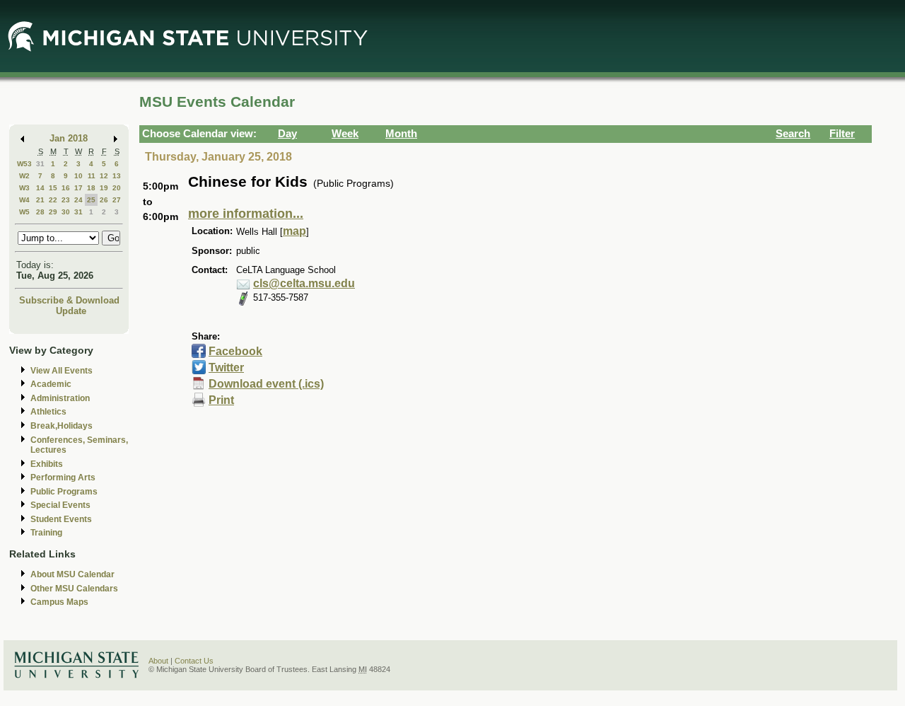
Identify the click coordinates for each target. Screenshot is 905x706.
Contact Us (194, 660)
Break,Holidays (61, 426)
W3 (24, 188)
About (158, 660)
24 (78, 200)
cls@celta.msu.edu (304, 283)
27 (116, 200)
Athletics (48, 412)
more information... (245, 214)
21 (40, 200)
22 (53, 200)
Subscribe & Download (69, 300)
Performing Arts (62, 477)
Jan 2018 (68, 138)
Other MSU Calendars (74, 589)
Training (46, 533)
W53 (24, 164)
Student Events (61, 519)
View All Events (61, 371)
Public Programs (64, 492)
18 (91, 188)
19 (104, 188)
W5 (24, 212)
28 (40, 212)
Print (221, 400)
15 (53, 188)
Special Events (60, 505)
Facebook (235, 351)
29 (53, 212)
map (294, 231)
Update (71, 311)
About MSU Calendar (72, 574)
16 (66, 188)
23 (66, 200)
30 (66, 212)
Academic (50, 384)
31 (40, 164)
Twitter (226, 367)
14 (40, 188)
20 (116, 188)
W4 (24, 200)
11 (91, 176)
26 (104, 200)
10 (78, 176)
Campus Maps (59, 602)
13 (116, 176)
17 (78, 188)
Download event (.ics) (266, 384)
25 (91, 200)
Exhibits (46, 464)
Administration (60, 398)
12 (104, 176)
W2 (24, 176)
